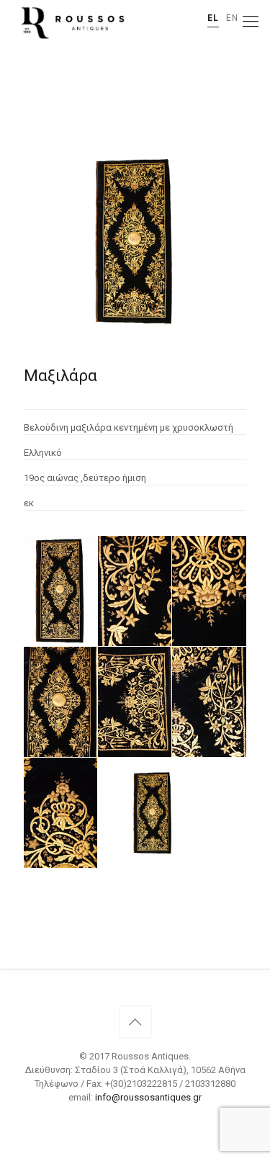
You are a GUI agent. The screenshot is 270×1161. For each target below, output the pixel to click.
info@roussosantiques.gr (148, 1097)
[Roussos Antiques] (71, 22)
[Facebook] (135, 1117)
